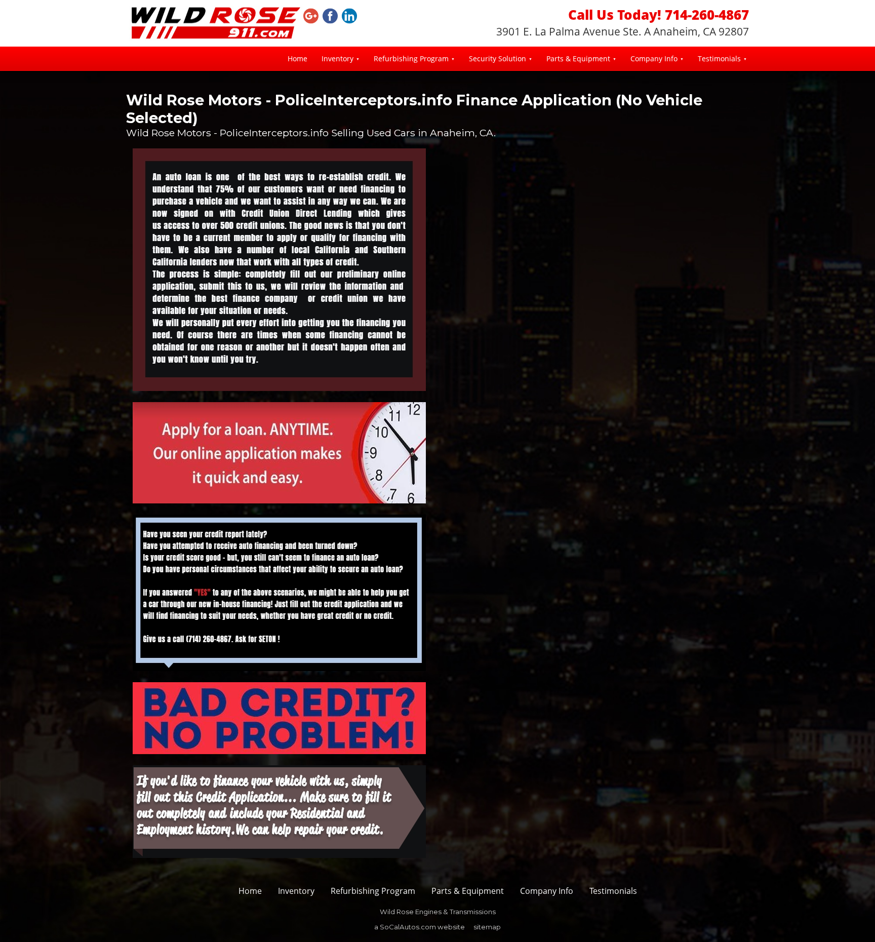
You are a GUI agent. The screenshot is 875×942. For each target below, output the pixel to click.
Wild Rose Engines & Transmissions (438, 912)
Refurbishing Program (411, 58)
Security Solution (497, 58)
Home (297, 58)
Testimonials (719, 58)
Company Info (654, 58)
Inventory (337, 58)
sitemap (487, 927)
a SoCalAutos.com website (419, 927)
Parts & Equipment (578, 58)
